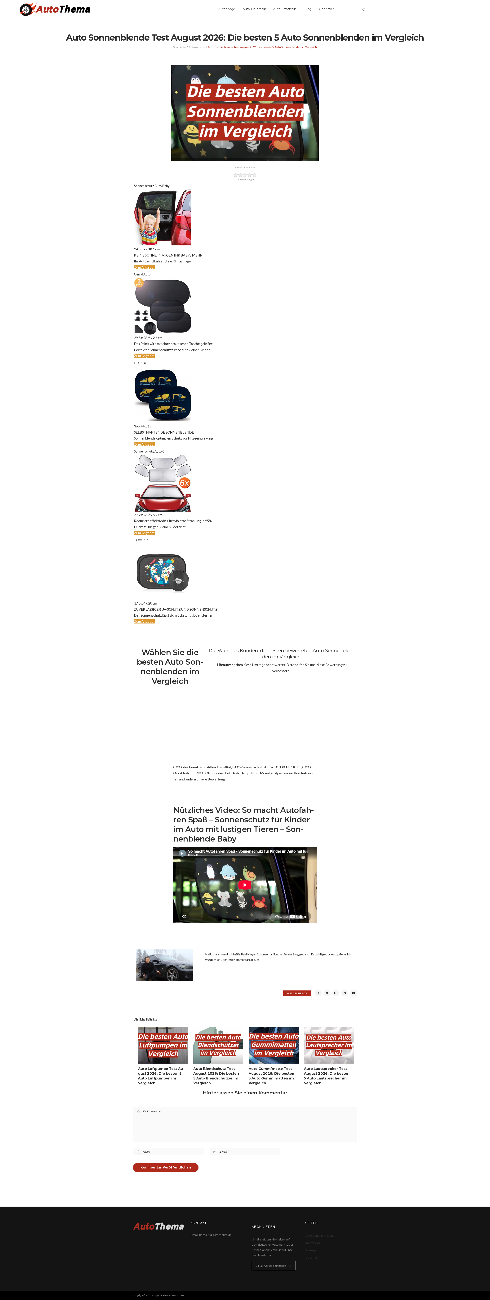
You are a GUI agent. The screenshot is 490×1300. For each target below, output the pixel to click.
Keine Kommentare (245, 167)
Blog (307, 9)
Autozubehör (197, 47)
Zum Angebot (144, 267)
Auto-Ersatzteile (285, 9)
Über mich (327, 9)
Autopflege (226, 9)
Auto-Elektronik (254, 9)
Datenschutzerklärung (320, 1235)
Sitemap (310, 1250)
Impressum (312, 1242)
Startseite (179, 47)
